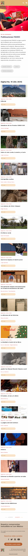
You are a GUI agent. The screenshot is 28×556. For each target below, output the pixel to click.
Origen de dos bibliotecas (9, 503)
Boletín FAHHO (6, 66)
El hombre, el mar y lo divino (9, 396)
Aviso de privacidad (13, 554)
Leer (4, 104)
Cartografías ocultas (7, 179)
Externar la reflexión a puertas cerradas (13, 476)
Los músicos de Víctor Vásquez (10, 206)
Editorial (3, 101)
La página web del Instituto (9, 422)
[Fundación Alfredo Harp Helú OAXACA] (2, 2)
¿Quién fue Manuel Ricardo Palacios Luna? (14, 369)
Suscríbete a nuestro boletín (13, 544)
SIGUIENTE (17, 517)
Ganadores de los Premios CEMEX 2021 (13, 125)
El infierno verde (6, 233)
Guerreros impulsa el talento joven (12, 259)
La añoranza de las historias (9, 315)
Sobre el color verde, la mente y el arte (13, 152)
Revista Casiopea (7, 71)
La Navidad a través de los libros (11, 342)
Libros (16, 66)
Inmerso (3, 449)
